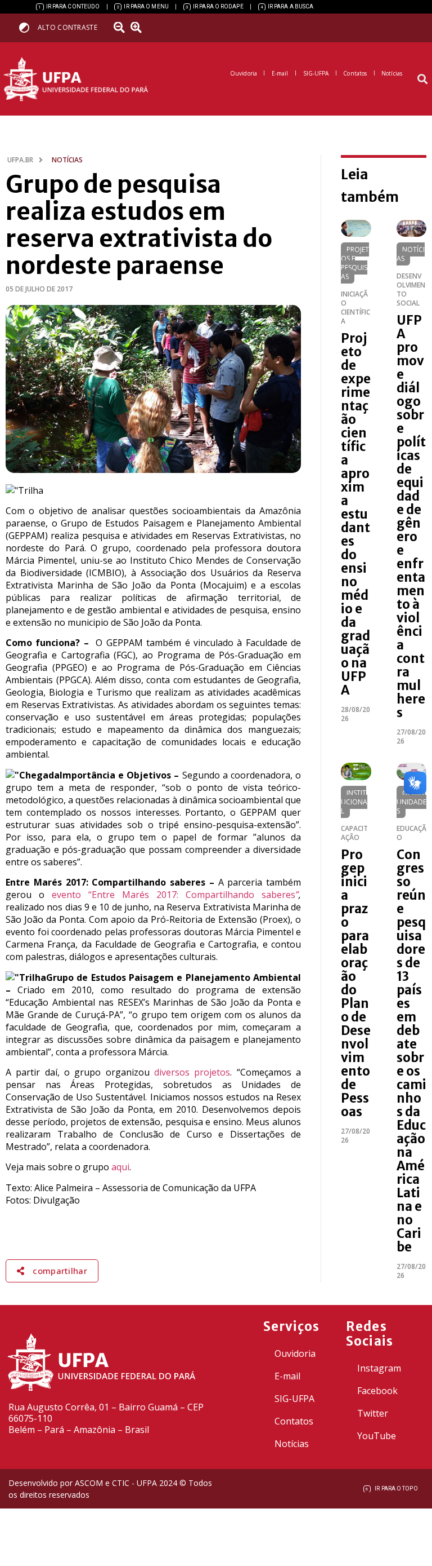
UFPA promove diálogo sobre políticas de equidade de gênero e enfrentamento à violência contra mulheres (411, 516)
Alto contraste (67, 27)
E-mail (287, 1376)
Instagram (379, 1368)
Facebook (377, 1390)
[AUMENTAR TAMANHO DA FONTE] (140, 27)
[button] (422, 79)
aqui (120, 1167)
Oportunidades (411, 802)
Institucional (354, 802)
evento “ (72, 894)
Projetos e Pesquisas (355, 263)
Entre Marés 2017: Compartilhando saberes (193, 894)
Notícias (411, 254)
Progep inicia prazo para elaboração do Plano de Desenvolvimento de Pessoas (356, 983)
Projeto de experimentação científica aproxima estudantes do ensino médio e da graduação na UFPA (356, 514)
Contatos (293, 1421)
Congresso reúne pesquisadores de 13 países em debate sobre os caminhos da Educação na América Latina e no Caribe (411, 1051)
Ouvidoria (295, 1353)
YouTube (376, 1436)
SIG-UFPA (294, 1398)
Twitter (372, 1413)
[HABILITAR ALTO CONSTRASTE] (28, 27)
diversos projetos (192, 1072)
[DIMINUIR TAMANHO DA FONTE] (120, 27)
